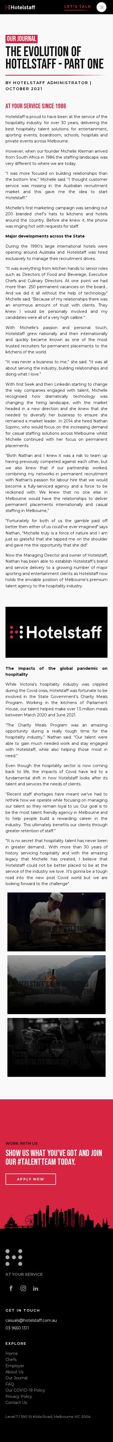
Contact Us (16, 1402)
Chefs (10, 1359)
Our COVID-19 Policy (25, 1390)
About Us (14, 1371)
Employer (14, 1365)
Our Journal (16, 1377)
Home (11, 1353)
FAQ (9, 1384)
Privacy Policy (18, 1396)
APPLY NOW (30, 1179)
